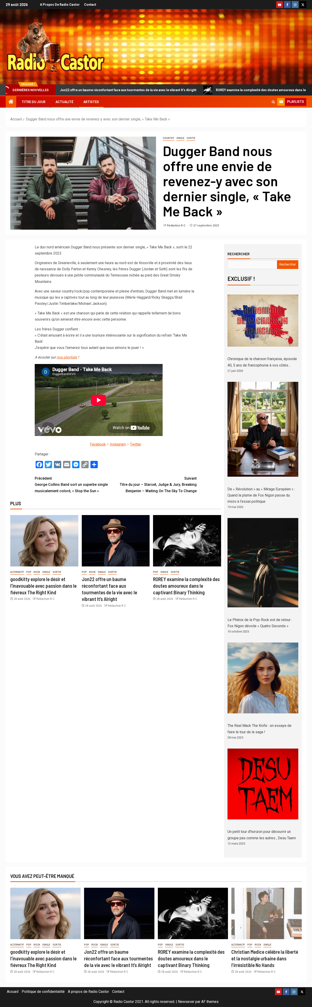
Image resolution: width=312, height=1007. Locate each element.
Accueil (13, 991)
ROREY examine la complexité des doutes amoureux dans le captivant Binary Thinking (228, 90)
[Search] (273, 102)
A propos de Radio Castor (60, 4)
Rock (37, 572)
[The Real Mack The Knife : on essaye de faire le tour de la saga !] (262, 678)
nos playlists (67, 357)
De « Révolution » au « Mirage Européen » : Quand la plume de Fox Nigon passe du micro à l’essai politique (261, 495)
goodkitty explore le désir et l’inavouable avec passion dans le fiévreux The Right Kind (43, 585)
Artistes (91, 102)
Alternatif (17, 572)
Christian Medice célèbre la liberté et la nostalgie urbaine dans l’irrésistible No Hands (264, 958)
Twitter (135, 444)
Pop (28, 572)
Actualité (64, 102)
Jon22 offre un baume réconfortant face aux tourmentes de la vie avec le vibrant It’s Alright (118, 958)
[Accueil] (10, 102)
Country (168, 138)
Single (180, 138)
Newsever (186, 1001)
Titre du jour (33, 102)
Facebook (98, 444)
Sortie (191, 138)
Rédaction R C (176, 225)
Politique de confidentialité (43, 991)
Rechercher (238, 254)
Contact (90, 4)
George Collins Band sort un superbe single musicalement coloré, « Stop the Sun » (71, 484)
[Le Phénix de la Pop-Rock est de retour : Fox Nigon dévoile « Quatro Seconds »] (262, 562)
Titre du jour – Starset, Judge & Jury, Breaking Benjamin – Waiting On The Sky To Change (158, 484)
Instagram (118, 444)
